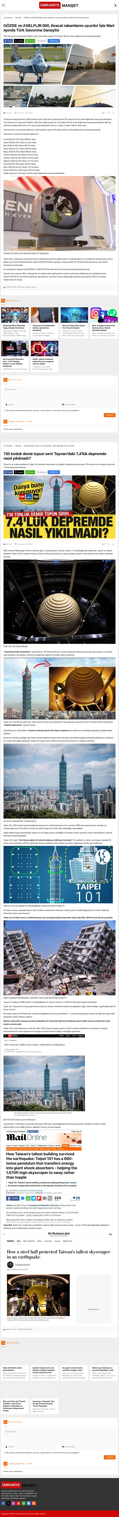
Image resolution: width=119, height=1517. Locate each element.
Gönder (31, 41)
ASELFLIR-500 (11, 287)
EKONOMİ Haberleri (24, 287)
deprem (8, 1329)
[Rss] (34, 1503)
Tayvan (14, 1329)
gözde (33, 287)
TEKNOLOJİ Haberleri (25, 1329)
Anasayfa (9, 18)
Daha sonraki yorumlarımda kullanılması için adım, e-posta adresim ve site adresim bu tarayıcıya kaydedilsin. (43, 410)
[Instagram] (13, 1503)
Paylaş (9, 41)
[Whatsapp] (24, 1503)
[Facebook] (3, 1503)
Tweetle (20, 41)
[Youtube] (18, 1503)
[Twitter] (8, 1503)
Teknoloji (18, 18)
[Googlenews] (29, 1503)
